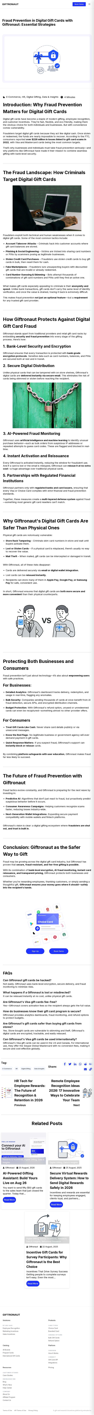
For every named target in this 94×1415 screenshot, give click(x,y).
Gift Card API (53, 1360)
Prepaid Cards (8, 1353)
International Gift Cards (11, 1356)
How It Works (53, 1353)
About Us (6, 1394)
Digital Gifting (33, 97)
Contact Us (7, 1400)
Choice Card (53, 1328)
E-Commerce (13, 97)
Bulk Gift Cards (53, 1338)
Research (62, 1238)
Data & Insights (50, 97)
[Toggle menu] (89, 4)
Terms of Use (7, 1410)
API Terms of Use (20, 1410)
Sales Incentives (9, 1334)
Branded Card (53, 1331)
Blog (4, 1382)
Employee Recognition (11, 1328)
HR (23, 97)
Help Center (7, 1388)
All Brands (6, 1350)
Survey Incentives (48, 1238)
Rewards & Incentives (13, 1159)
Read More (9, 1200)
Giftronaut (9, 1167)
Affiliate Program (9, 1397)
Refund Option (53, 1341)
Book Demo (79, 4)
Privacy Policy (33, 1410)
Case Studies (8, 1375)
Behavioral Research (51, 1241)
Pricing (51, 1367)
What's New (7, 1385)
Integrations (52, 1363)
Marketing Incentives (10, 1331)
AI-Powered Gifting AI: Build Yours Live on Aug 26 (20, 1178)
